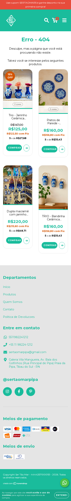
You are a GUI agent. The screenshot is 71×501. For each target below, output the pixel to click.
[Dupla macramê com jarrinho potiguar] (26, 240)
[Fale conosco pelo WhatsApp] (64, 482)
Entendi (61, 495)
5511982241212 (18, 337)
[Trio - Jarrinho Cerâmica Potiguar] (26, 148)
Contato (8, 309)
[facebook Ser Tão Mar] (19, 391)
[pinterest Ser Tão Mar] (30, 391)
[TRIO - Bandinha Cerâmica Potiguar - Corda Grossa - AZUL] (62, 245)
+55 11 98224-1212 (21, 344)
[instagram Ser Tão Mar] (7, 391)
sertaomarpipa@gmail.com (27, 352)
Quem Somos (12, 302)
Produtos (9, 294)
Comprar (14, 148)
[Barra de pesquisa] (46, 20)
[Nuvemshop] (15, 483)
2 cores (17, 104)
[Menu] (64, 20)
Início (6, 287)
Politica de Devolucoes (19, 317)
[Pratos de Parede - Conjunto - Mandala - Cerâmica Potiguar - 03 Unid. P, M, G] (62, 149)
